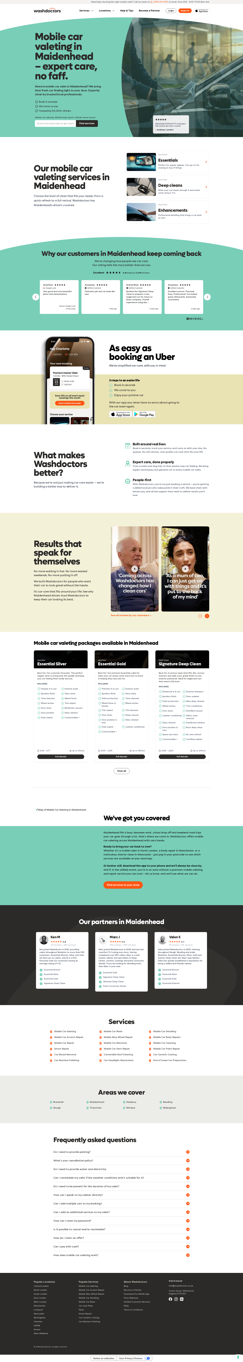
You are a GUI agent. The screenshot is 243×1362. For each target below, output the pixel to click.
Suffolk (37, 1325)
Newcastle (39, 1314)
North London (40, 1290)
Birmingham (39, 1317)
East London (40, 1298)
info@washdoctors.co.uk (181, 1286)
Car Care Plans (86, 1306)
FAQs (126, 1306)
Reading (167, 1102)
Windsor (130, 1107)
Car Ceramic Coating (165, 1054)
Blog (126, 1286)
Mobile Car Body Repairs (166, 1037)
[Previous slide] (200, 616)
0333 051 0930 (160, 2)
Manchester (39, 1306)
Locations (105, 10)
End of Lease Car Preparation (169, 1060)
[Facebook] (170, 1299)
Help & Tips (126, 10)
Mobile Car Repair (64, 1043)
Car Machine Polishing (66, 1060)
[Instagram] (176, 1299)
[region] (121, 297)
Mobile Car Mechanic (115, 1043)
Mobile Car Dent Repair (117, 1048)
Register (185, 10)
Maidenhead (97, 1102)
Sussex (37, 1329)
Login (171, 10)
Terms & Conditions (133, 1310)
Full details (60, 756)
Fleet (81, 1310)
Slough (57, 1107)
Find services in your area (123, 885)
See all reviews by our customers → (131, 615)
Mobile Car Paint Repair (166, 1048)
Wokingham (169, 1107)
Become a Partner (149, 10)
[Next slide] (207, 616)
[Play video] (134, 569)
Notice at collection (103, 1358)
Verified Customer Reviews (137, 1302)
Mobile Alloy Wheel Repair (118, 1037)
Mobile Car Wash (113, 1031)
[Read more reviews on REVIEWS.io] (194, 319)
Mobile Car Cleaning (164, 1043)
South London (40, 1294)
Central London (41, 1286)
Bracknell (58, 1102)
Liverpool (38, 1310)
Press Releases (131, 1298)
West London (40, 1302)
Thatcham (96, 1107)
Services (84, 10)
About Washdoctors (135, 1282)
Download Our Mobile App (136, 1294)
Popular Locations (44, 1282)
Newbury (131, 1102)
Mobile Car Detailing (164, 1031)
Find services (86, 123)
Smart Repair (61, 1048)
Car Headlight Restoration (119, 1060)
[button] (35, 297)
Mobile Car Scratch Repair (68, 1037)
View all (121, 771)
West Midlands (41, 1333)
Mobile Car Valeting (65, 1031)
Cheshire (38, 1321)
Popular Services (88, 1282)
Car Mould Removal (65, 1054)
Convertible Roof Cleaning (118, 1054)
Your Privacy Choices (130, 1358)
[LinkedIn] (181, 1299)
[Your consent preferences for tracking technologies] (238, 1357)
